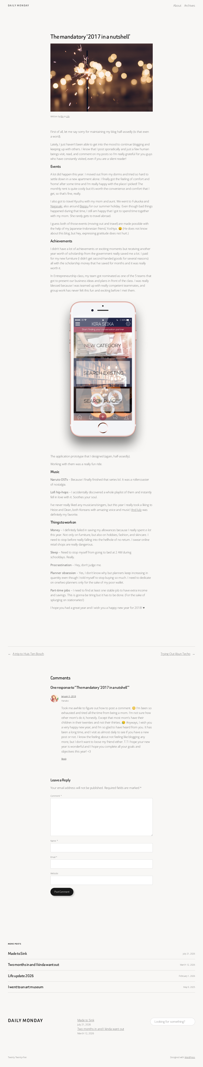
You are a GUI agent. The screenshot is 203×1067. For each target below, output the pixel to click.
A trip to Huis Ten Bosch (28, 654)
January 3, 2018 (68, 696)
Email (53, 857)
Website (54, 873)
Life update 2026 (21, 976)
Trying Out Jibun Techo (175, 654)
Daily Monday (18, 5)
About (177, 5)
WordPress (190, 1057)
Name (54, 840)
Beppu (84, 206)
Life (67, 116)
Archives (189, 5)
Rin (62, 116)
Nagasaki (56, 206)
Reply (63, 758)
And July (136, 510)
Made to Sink (17, 953)
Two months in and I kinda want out (33, 964)
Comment (56, 795)
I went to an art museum (25, 987)
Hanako (65, 700)
